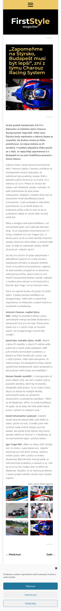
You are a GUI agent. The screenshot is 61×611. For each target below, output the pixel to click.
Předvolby (30, 603)
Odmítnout (30, 594)
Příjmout (30, 586)
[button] (56, 568)
